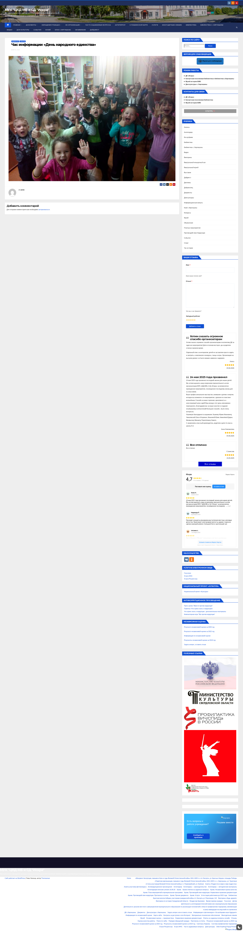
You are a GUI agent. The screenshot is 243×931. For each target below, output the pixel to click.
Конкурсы (187, 213)
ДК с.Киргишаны (130, 912)
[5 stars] (195, 319)
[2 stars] (189, 319)
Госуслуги (187, 573)
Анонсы (187, 127)
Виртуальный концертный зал (195, 162)
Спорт (186, 243)
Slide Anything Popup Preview (226, 926)
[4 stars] (193, 319)
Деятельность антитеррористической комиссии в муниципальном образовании (209, 904)
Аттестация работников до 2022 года (214, 895)
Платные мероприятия (192, 228)
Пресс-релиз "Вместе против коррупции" (198, 606)
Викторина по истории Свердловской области (172, 901)
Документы (31, 25)
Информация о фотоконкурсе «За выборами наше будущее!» (215, 912)
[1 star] (187, 319)
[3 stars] (191, 319)
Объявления (80, 30)
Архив (179, 889)
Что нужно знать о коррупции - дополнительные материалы (205, 611)
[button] (236, 27)
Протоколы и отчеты (198, 921)
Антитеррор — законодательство (195, 887)
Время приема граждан (214, 901)
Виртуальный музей (191, 167)
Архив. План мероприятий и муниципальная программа (163, 892)
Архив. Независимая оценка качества (223, 889)
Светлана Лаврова (203, 924)
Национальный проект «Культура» (196, 591)
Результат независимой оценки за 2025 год (199, 627)
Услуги (155, 25)
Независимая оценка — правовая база (160, 918)
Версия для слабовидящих (212, 61)
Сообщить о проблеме (198, 836)
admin (22, 190)
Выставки (187, 172)
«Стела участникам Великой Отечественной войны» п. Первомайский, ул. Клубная (175, 884)
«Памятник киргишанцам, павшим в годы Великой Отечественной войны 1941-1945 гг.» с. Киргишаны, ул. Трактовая (196, 881)
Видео (9, 30)
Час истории (188, 248)
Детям (234, 901)
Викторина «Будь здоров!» (227, 898)
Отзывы (234, 918)
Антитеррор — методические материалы (222, 887)
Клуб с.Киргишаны (63, 30)
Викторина (188, 157)
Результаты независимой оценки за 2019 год (199, 640)
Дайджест (94, 30)
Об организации (72, 25)
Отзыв (188, 281)
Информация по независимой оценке (197, 636)
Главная (16, 25)
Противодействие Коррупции (194, 233)
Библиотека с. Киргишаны (211, 25)
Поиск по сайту (162, 921)
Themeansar (45, 878)
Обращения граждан (51, 25)
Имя (187, 265)
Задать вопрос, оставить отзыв (195, 644)
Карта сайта (158, 915)
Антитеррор (120, 25)
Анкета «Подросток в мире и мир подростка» (221, 884)
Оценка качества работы (146, 921)
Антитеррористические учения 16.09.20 (161, 889)
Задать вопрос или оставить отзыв (179, 912)
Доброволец (188, 187)
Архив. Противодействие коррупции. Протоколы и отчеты (148, 895)
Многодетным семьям (172, 25)
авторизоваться (44, 209)
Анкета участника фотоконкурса (135, 887)
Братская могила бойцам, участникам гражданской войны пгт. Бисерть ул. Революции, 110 (185, 898)
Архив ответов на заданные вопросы (196, 889)
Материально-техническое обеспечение (206, 915)
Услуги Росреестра (190, 579)
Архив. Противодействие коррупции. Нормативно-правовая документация (210, 892)
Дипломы (187, 182)
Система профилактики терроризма (224, 924)
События (37, 30)
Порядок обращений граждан (179, 921)
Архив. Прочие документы (179, 895)
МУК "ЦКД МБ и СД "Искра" (27, 10)
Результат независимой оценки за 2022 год (199, 631)
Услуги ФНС (188, 576)
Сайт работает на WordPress (15, 878)
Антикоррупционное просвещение (160, 887)
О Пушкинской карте (139, 25)
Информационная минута (193, 203)
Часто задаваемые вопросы (98, 25)
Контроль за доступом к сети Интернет (176, 915)
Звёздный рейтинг (193, 316)
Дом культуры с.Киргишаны (156, 912)
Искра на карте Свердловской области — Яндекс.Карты (210, 545)
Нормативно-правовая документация (188, 918)
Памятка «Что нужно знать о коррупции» (198, 608)
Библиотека (191, 25)
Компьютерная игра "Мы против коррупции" (199, 614)
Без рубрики (188, 137)
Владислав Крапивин (197, 901)
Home (129, 878)
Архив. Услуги (195, 895)
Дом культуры (23, 30)
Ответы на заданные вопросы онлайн (216, 918)
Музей (48, 30)
